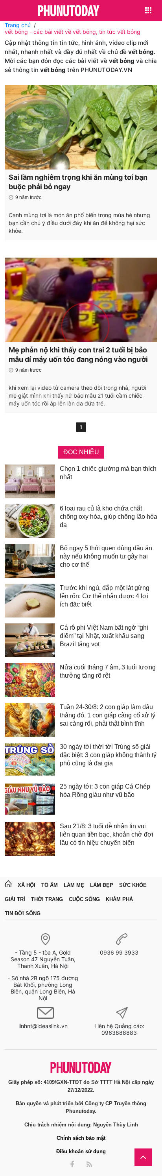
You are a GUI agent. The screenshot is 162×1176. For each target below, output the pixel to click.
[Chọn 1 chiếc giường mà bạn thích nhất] (30, 481)
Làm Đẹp (101, 885)
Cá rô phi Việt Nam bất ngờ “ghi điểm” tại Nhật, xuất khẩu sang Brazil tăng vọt (104, 635)
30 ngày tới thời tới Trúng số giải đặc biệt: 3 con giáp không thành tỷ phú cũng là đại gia (108, 755)
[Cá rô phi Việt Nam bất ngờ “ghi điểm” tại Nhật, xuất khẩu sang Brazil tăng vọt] (30, 640)
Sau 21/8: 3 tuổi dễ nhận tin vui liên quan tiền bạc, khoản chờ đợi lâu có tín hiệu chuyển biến (106, 834)
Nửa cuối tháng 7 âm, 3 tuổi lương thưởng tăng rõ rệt (108, 671)
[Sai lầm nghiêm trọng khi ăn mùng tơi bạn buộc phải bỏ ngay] (81, 127)
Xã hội (26, 885)
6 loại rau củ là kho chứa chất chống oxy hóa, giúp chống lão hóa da (108, 516)
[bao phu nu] (68, 11)
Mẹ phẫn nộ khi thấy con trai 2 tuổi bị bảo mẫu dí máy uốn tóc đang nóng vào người (78, 354)
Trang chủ (18, 25)
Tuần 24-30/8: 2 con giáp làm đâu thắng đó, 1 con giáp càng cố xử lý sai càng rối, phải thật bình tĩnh (107, 715)
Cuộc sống (84, 899)
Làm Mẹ (74, 885)
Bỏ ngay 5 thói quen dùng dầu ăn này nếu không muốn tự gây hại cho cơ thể (106, 556)
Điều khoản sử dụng (81, 1151)
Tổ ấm (49, 885)
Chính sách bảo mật (81, 1138)
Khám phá (119, 899)
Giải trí (15, 899)
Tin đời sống (22, 913)
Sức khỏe (133, 885)
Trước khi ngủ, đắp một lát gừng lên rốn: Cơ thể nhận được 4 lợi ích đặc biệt (104, 596)
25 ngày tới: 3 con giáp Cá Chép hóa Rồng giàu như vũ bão (105, 790)
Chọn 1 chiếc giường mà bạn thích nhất (108, 472)
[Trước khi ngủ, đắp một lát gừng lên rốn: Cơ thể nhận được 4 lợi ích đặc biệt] (30, 600)
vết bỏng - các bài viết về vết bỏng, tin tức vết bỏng (72, 31)
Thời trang (47, 899)
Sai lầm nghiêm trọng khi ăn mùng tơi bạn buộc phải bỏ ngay (78, 182)
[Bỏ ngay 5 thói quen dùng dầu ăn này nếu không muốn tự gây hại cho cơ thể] (30, 561)
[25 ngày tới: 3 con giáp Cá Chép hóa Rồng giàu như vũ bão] (30, 799)
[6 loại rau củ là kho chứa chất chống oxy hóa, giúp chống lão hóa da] (30, 521)
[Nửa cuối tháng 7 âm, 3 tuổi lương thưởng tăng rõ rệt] (30, 680)
